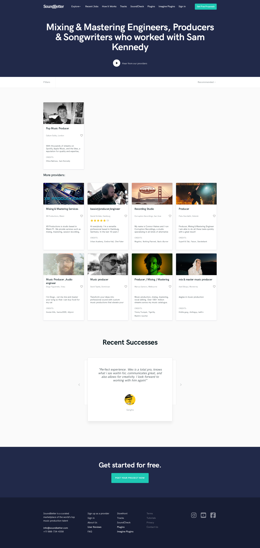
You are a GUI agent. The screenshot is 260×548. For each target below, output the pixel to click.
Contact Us (152, 527)
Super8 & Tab (184, 242)
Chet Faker (119, 242)
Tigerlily (152, 312)
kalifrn (201, 312)
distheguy (193, 312)
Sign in (182, 6)
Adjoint (71, 312)
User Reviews (94, 527)
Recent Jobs (91, 6)
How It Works (109, 6)
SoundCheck (137, 6)
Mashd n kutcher (141, 316)
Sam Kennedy (64, 161)
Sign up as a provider (98, 513)
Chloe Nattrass (52, 161)
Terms (150, 513)
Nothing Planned (149, 242)
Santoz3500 (61, 312)
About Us (92, 522)
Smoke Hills (50, 312)
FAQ (90, 531)
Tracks (123, 6)
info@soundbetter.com (55, 528)
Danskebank (202, 242)
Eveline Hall (109, 242)
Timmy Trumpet (141, 312)
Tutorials (151, 518)
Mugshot (138, 242)
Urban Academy (96, 242)
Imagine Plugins (167, 6)
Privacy (150, 522)
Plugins (151, 6)
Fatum (193, 242)
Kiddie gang (183, 312)
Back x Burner (162, 242)
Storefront (122, 513)
